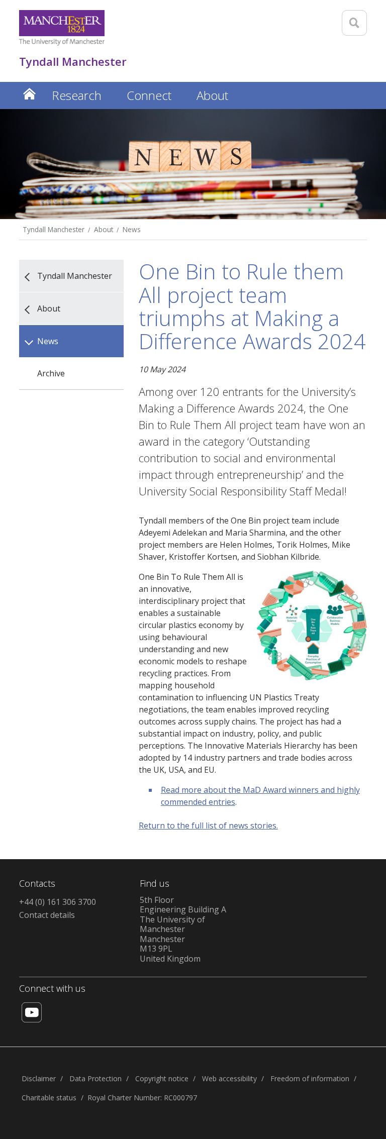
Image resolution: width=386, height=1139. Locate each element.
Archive (51, 373)
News (132, 229)
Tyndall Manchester (53, 229)
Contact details (47, 914)
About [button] (212, 95)
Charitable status (49, 1097)
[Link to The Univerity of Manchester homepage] (62, 28)
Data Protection (95, 1078)
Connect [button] (149, 95)
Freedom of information (309, 1078)
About (103, 229)
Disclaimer (39, 1078)
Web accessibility (229, 1078)
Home (29, 94)
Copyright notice (161, 1078)
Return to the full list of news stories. (208, 825)
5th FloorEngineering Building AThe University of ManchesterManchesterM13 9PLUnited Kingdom (183, 929)
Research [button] (77, 95)
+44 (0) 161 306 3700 (57, 901)
